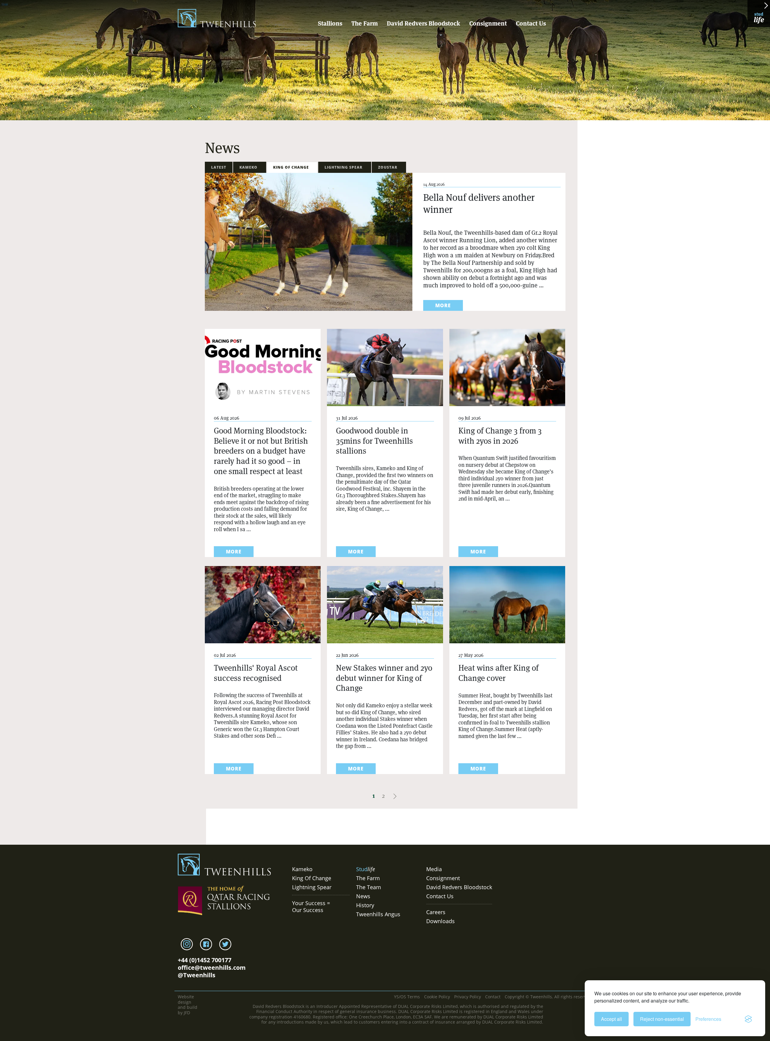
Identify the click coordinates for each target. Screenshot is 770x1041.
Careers (435, 912)
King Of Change (292, 167)
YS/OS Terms (407, 997)
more (443, 305)
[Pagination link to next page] (395, 796)
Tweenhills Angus (378, 914)
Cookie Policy (437, 997)
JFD (187, 1012)
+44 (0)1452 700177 (204, 960)
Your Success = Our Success (311, 906)
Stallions (330, 23)
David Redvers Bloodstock (423, 23)
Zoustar (389, 167)
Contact (492, 997)
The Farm (364, 23)
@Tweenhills (196, 975)
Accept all (611, 1018)
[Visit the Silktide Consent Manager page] (748, 1019)
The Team (368, 887)
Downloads (440, 921)
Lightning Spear (345, 167)
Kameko (249, 167)
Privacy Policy (467, 997)
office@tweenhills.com (212, 967)
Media (434, 869)
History (365, 905)
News (363, 896)
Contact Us (531, 23)
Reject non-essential (662, 1018)
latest (218, 167)
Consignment (488, 23)
